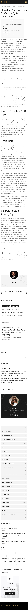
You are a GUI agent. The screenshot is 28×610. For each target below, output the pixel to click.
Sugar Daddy (5, 498)
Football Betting (12, 561)
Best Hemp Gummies (7, 436)
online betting (21, 564)
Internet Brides (6, 471)
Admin (14, 6)
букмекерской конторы (6, 569)
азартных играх (21, 566)
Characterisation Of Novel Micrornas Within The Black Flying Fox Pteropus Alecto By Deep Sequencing (13, 331)
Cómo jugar (14, 558)
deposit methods (21, 558)
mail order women (7, 486)
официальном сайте (18, 569)
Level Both (6, 28)
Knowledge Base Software (9, 475)
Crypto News (5, 451)
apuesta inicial (11, 553)
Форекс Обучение (7, 518)
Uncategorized (6, 306)
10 (2, 428)
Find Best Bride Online (8, 463)
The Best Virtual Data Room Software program (12, 385)
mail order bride (6, 479)
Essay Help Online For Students (12, 312)
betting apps (18, 553)
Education (5, 459)
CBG (3, 447)
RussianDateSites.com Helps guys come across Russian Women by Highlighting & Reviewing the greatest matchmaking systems (14, 380)
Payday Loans (5, 494)
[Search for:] (14, 358)
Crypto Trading (6, 455)
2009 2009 (4, 553)
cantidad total (17, 556)
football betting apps (21, 561)
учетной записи (5, 572)
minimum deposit (5, 564)
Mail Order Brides (7, 483)
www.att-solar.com (16, 43)
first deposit (4, 561)
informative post (22, 181)
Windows (4, 510)
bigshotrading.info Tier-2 (9, 439)
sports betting (4, 566)
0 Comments (21, 6)
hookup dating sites (7, 467)
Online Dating (6, 490)
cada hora (4, 556)
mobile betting (13, 564)
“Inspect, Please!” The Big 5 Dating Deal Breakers (12, 376)
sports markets (13, 566)
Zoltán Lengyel (15, 309)
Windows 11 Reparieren (8, 514)
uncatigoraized (6, 506)
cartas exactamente (5, 558)
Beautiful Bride (6, 432)
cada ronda (10, 556)
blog (3, 443)
